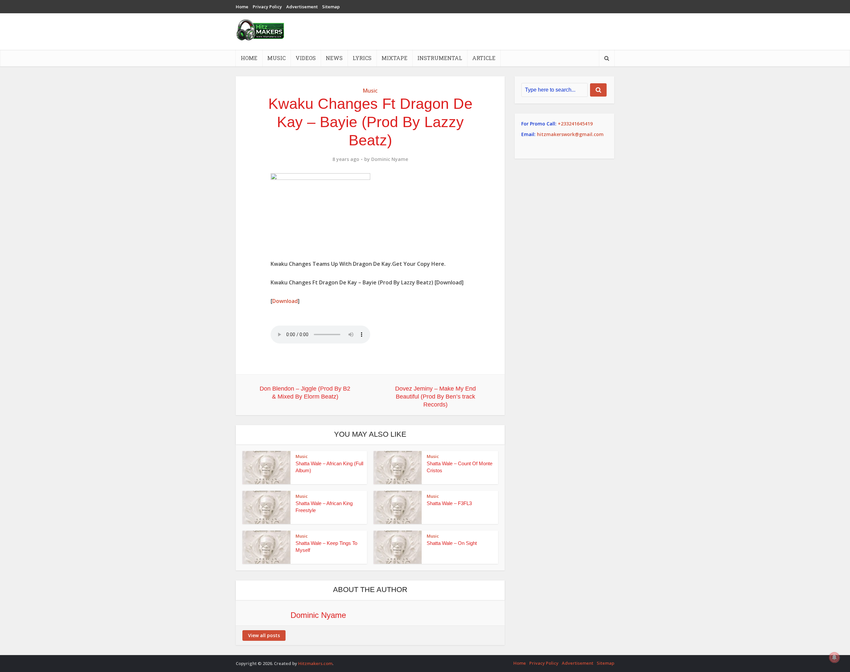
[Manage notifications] (834, 657)
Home (242, 7)
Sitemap (331, 7)
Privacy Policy (267, 7)
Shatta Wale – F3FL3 (449, 503)
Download (285, 301)
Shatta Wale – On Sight (452, 543)
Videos (306, 57)
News (334, 57)
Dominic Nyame (389, 159)
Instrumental (439, 57)
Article (483, 57)
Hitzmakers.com (315, 663)
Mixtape (394, 57)
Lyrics (362, 57)
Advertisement (302, 7)
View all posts (264, 635)
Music (276, 57)
